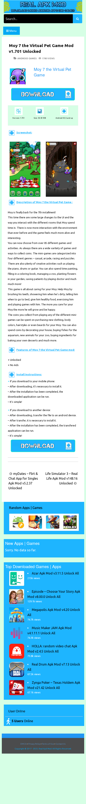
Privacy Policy (34, 744)
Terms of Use (48, 744)
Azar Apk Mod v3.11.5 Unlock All (55, 573)
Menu (13, 30)
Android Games (27, 58)
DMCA (23, 744)
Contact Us (61, 744)
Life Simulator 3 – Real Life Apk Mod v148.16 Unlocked (61, 478)
